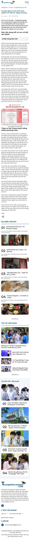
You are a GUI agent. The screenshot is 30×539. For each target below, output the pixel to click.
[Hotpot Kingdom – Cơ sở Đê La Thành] (15, 309)
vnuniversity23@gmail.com (13, 525)
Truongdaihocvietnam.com (21, 531)
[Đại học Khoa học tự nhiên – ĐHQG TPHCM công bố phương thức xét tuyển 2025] (15, 415)
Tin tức (11, 7)
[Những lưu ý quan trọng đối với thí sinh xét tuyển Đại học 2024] (15, 335)
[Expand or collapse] (27, 39)
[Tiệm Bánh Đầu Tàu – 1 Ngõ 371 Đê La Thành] (15, 286)
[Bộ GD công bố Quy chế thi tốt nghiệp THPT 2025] (15, 461)
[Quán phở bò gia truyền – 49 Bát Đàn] (15, 263)
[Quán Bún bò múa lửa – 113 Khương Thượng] (15, 240)
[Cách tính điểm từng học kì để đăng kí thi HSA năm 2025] (15, 392)
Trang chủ (4, 7)
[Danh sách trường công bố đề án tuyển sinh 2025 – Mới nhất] (15, 438)
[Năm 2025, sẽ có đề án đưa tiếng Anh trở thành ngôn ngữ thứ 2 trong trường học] (6, 353)
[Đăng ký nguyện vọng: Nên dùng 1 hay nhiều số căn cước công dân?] (6, 369)
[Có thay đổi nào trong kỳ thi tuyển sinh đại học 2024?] (6, 361)
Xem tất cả (15, 319)
